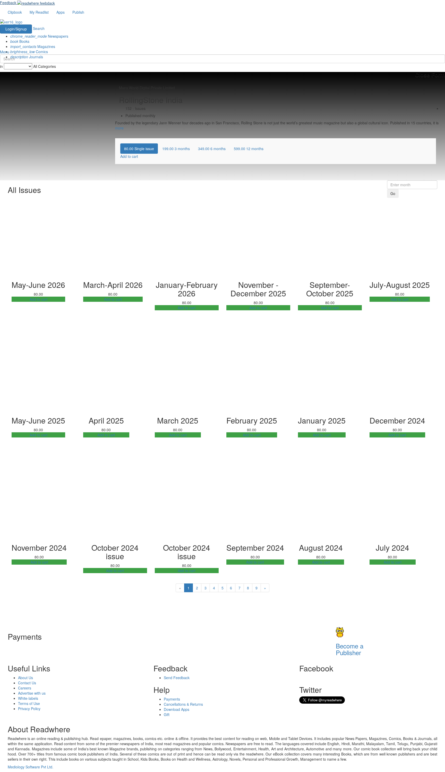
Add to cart (38, 299)
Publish (78, 12)
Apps (60, 12)
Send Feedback (177, 677)
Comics (29, 51)
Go (392, 193)
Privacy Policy (29, 708)
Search (39, 28)
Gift (166, 714)
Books (19, 41)
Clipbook (15, 12)
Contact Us (27, 682)
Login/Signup (16, 28)
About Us (25, 677)
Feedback (8, 2)
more (119, 128)
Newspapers (39, 36)
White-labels (28, 698)
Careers (24, 687)
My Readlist (39, 12)
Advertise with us (32, 693)
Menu (4, 51)
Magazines (32, 46)
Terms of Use (29, 703)
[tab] (139, 148)
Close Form (430, 74)
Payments (172, 699)
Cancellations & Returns (183, 704)
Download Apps (176, 709)
